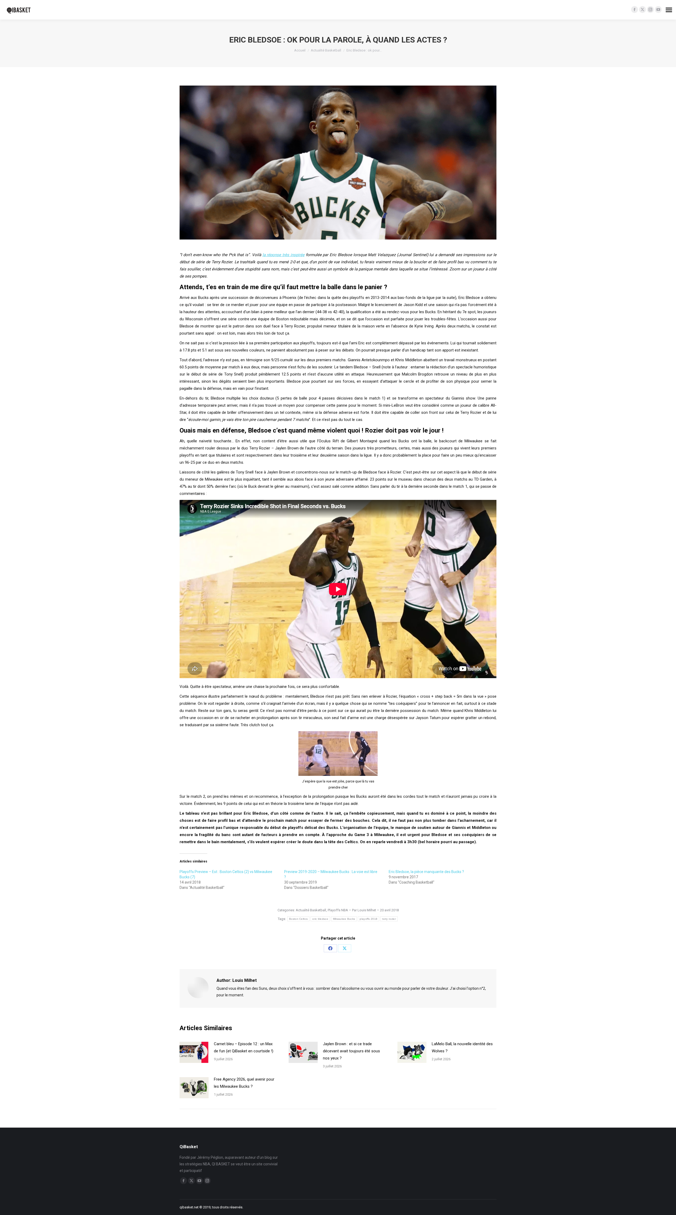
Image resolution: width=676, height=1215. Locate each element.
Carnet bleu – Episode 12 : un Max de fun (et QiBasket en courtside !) (243, 1047)
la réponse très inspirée (283, 254)
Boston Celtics (298, 918)
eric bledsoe (320, 918)
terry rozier (389, 918)
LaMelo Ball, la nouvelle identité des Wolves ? (462, 1047)
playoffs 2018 (368, 918)
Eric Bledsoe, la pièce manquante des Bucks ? (426, 872)
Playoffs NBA (338, 910)
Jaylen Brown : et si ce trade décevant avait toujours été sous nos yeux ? (351, 1051)
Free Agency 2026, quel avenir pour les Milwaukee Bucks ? (244, 1083)
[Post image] (194, 1052)
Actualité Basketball (311, 910)
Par (364, 910)
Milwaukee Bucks (344, 918)
